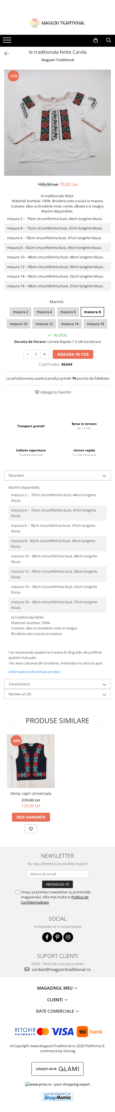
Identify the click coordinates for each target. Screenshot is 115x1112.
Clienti (55, 999)
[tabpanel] (57, 123)
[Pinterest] (58, 937)
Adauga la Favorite (55, 392)
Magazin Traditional (57, 59)
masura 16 (95, 323)
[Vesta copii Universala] (31, 761)
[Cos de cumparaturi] (96, 40)
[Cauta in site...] (108, 40)
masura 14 (69, 323)
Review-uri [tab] (20, 693)
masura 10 (18, 323)
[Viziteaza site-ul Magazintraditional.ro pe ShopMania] (57, 1096)
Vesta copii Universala (30, 793)
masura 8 (92, 311)
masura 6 (68, 311)
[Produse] (8, 42)
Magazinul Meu (55, 988)
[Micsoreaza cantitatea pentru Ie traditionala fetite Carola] (27, 354)
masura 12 (44, 323)
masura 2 (20, 311)
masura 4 (44, 311)
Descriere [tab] (16, 475)
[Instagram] (68, 937)
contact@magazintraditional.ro (61, 969)
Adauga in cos (73, 354)
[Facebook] (47, 937)
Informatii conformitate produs (34, 671)
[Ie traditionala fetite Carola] (57, 123)
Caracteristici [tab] (19, 683)
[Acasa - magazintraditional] (57, 23)
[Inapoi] (4, 53)
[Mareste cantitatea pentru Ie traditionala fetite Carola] (44, 354)
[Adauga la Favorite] (31, 828)
